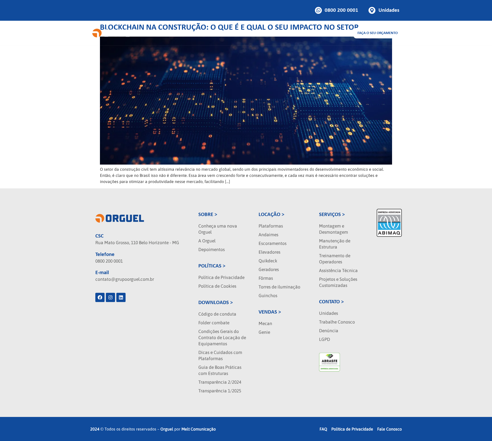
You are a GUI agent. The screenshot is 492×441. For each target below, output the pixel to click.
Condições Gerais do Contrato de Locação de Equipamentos (222, 337)
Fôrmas (266, 278)
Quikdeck (268, 260)
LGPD (324, 339)
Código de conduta (217, 314)
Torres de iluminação (279, 286)
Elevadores (269, 252)
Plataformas (271, 226)
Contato (331, 33)
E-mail (102, 272)
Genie (264, 332)
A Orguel (207, 240)
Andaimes (268, 234)
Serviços (232, 33)
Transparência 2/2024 (219, 382)
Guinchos (268, 295)
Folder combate (213, 322)
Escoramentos (272, 243)
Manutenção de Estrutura (334, 244)
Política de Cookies (217, 286)
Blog (312, 33)
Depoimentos (211, 249)
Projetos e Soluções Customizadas (338, 282)
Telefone (105, 254)
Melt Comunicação (198, 429)
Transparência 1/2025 (219, 390)
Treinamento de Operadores (334, 258)
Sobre (289, 33)
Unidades (328, 313)
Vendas (203, 33)
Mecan (265, 323)
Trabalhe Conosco (337, 322)
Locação (174, 33)
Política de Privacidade (221, 277)
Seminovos (265, 33)
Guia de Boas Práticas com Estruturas (219, 370)
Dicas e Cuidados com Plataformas (220, 355)
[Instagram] (110, 297)
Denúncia (328, 330)
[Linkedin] (121, 297)
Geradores (269, 269)
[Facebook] (100, 297)
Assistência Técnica (338, 270)
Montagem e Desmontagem (333, 229)
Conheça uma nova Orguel (217, 229)
